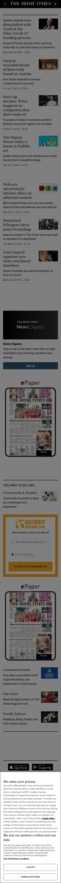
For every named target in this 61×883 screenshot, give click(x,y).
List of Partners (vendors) (16, 859)
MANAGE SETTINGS (30, 877)
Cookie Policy (48, 818)
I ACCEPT (30, 867)
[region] (30, 827)
